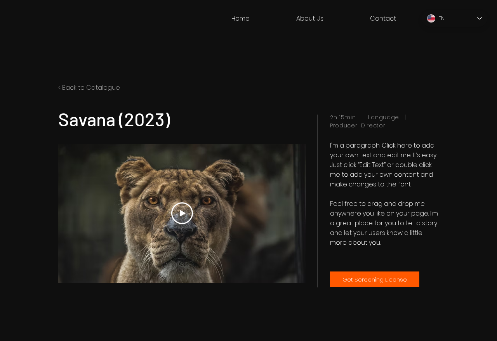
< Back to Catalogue (89, 87)
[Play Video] (182, 213)
